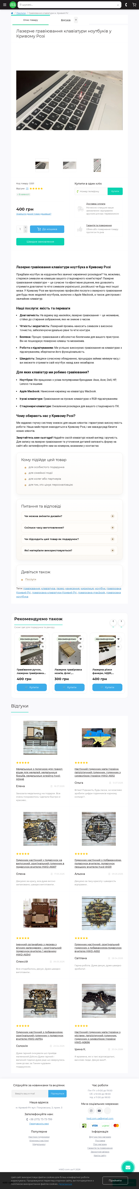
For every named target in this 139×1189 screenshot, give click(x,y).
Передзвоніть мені (39, 1123)
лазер (60, 588)
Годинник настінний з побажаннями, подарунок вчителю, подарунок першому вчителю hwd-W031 (98, 863)
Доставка (100, 1140)
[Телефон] (126, 4)
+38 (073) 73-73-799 (40, 1119)
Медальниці (39, 1144)
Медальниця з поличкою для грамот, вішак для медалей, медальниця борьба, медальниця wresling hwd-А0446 (39, 774)
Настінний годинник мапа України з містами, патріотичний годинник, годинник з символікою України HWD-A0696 (98, 1037)
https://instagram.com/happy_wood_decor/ (91, 1110)
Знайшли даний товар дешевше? (33, 214)
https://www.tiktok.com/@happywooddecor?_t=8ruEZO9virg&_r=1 (107, 1110)
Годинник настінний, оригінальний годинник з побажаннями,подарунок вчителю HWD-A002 (98, 948)
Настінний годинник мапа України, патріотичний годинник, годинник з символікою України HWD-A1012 (98, 772)
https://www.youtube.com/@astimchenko (99, 1110)
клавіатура (48, 588)
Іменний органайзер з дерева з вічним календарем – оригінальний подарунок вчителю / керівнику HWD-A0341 (39, 949)
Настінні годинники (38, 1137)
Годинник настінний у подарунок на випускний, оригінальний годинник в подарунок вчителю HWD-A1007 (40, 863)
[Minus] (25, 231)
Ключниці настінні (39, 1140)
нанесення (72, 588)
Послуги (21, 13)
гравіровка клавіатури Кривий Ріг (54, 592)
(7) (27, 188)
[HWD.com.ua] (12, 4)
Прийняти (115, 1180)
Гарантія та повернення (99, 225)
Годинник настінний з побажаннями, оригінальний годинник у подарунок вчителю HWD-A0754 (39, 1035)
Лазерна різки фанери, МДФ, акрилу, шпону (102, 671)
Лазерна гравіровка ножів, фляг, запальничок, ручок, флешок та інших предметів (69, 671)
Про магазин (100, 1144)
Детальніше (65, 1184)
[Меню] (4, 4)
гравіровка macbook (91, 592)
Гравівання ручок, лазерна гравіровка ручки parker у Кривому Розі (30, 671)
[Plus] (25, 227)
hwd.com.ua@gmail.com (100, 1118)
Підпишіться (57, 1093)
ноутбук (100, 588)
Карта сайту (100, 1155)
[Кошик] (134, 4)
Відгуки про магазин (100, 1137)
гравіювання (31, 588)
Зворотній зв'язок (100, 1151)
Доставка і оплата (95, 203)
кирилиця (87, 588)
